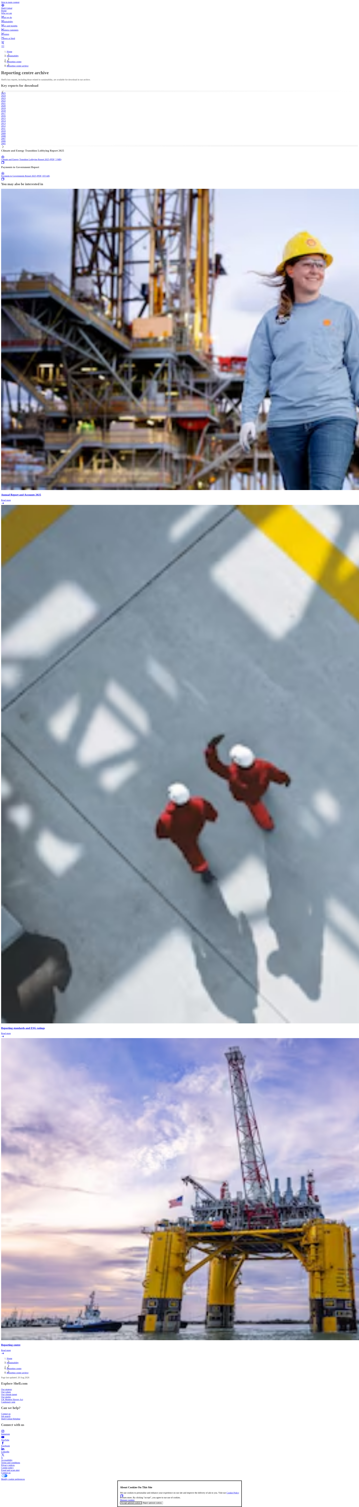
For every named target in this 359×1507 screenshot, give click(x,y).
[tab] (179, 93)
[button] (179, 14)
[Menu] (179, 46)
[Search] (179, 43)
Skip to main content (10, 2)
